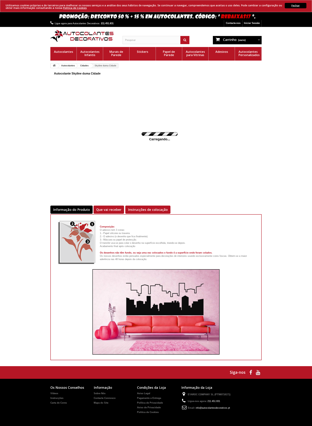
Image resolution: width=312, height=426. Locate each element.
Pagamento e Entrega (149, 398)
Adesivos (221, 52)
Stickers (142, 52)
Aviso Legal (143, 393)
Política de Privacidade (150, 402)
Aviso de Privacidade (149, 407)
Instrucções (56, 398)
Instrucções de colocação (148, 209)
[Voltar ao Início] (54, 65)
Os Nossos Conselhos (67, 387)
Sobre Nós (99, 393)
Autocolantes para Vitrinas (195, 53)
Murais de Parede (116, 53)
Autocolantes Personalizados (249, 53)
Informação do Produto (71, 209)
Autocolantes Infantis (89, 53)
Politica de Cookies (148, 412)
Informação (103, 387)
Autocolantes (63, 52)
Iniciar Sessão (252, 23)
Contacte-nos (233, 23)
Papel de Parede (169, 53)
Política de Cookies (75, 8)
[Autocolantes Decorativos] (83, 36)
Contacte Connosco (105, 398)
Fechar (295, 5)
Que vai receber (108, 209)
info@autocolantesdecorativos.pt (213, 407)
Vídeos (54, 393)
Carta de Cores (58, 402)
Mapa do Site (101, 402)
